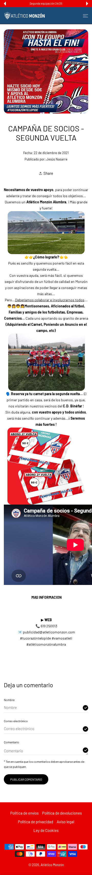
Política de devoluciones (62, 813)
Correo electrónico (16, 721)
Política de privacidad (35, 821)
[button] (5, 4)
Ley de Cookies (46, 830)
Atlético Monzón (52, 865)
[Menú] (85, 15)
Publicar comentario (26, 779)
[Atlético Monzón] (24, 15)
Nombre (9, 700)
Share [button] (48, 173)
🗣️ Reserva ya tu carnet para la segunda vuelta (43, 394)
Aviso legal (65, 821)
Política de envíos (24, 813)
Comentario (11, 742)
